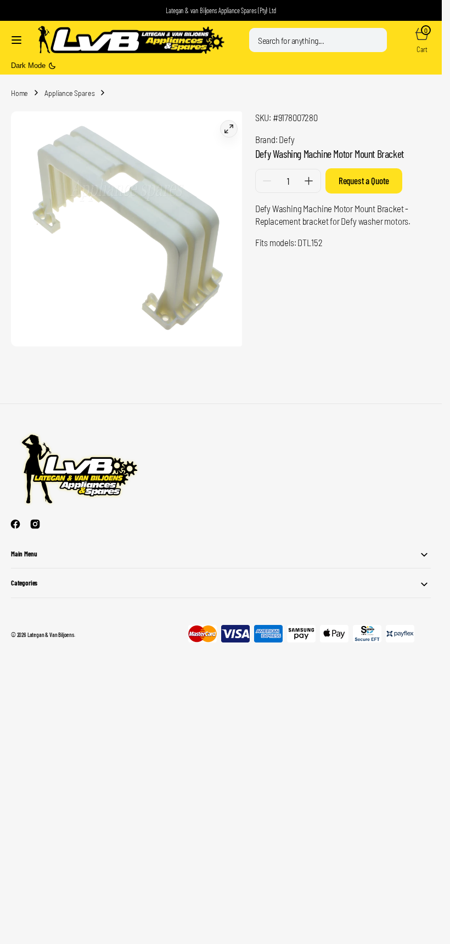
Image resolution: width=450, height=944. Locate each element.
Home (19, 93)
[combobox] (318, 40)
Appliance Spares (69, 93)
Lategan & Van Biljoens (50, 630)
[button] (16, 40)
